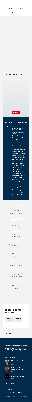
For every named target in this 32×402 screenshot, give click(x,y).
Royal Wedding (8, 100)
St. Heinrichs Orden (9, 389)
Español (14, 12)
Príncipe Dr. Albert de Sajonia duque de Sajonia (16, 248)
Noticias (18, 4)
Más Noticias (16, 112)
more (12, 364)
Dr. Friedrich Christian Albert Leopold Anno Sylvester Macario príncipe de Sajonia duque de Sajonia (16, 220)
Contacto (8, 12)
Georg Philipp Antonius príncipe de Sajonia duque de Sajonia (16, 270)
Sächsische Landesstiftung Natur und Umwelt (14, 392)
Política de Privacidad (9, 398)
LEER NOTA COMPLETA (17, 194)
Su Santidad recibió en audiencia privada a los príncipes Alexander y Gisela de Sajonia (19, 376)
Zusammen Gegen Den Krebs (11, 387)
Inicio (7, 4)
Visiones (21, 8)
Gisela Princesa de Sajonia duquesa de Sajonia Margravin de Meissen (16, 259)
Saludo (12, 4)
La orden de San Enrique (18, 319)
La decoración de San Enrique (9, 319)
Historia (24, 4)
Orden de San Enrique (11, 8)
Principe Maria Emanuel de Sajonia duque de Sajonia (16, 230)
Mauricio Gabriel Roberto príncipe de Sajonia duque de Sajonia (16, 281)
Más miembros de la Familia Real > (15, 299)
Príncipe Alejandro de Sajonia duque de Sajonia (16, 239)
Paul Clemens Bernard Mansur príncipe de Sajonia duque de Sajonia (16, 292)
